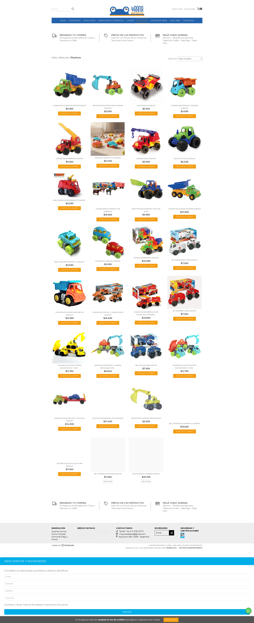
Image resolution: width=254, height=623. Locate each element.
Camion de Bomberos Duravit (69, 159)
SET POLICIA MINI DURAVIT (146, 365)
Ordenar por (172, 59)
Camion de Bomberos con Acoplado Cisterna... (146, 313)
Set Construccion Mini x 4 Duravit (184, 423)
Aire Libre (175, 20)
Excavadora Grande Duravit (146, 474)
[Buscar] (72, 8)
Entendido (171, 620)
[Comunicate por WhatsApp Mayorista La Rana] (248, 611)
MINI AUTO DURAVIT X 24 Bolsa (108, 158)
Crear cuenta (177, 9)
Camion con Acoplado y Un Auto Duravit (69, 419)
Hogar (130, 20)
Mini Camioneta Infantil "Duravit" (69, 262)
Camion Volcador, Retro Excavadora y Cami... (69, 366)
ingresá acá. (171, 548)
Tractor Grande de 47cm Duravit (107, 418)
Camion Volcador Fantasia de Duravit (69, 313)
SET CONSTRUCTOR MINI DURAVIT (108, 474)
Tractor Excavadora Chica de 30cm (146, 210)
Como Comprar (59, 534)
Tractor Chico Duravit (184, 159)
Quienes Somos (59, 531)
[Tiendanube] (63, 546)
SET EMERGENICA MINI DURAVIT (185, 260)
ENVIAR (127, 612)
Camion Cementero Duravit (146, 258)
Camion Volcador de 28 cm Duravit (69, 105)
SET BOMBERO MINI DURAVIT (184, 311)
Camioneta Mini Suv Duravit (107, 261)
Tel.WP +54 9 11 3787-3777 (131, 531)
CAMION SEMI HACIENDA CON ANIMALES (108, 210)
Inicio (63, 20)
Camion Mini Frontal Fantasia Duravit (184, 106)
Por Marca (75, 20)
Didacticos (89, 20)
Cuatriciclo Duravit (146, 105)
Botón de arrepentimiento (190, 548)
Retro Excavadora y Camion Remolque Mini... (107, 366)
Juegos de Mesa (159, 20)
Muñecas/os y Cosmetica (111, 20)
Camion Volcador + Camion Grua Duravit (107, 313)
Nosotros (188, 20)
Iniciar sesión (189, 9)
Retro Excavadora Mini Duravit (146, 418)
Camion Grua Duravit (146, 159)
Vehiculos (142, 20)
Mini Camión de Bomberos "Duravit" (69, 200)
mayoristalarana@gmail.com (132, 534)
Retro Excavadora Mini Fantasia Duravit (108, 106)
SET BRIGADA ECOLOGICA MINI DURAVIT (69, 464)
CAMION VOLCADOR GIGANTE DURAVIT (184, 209)
